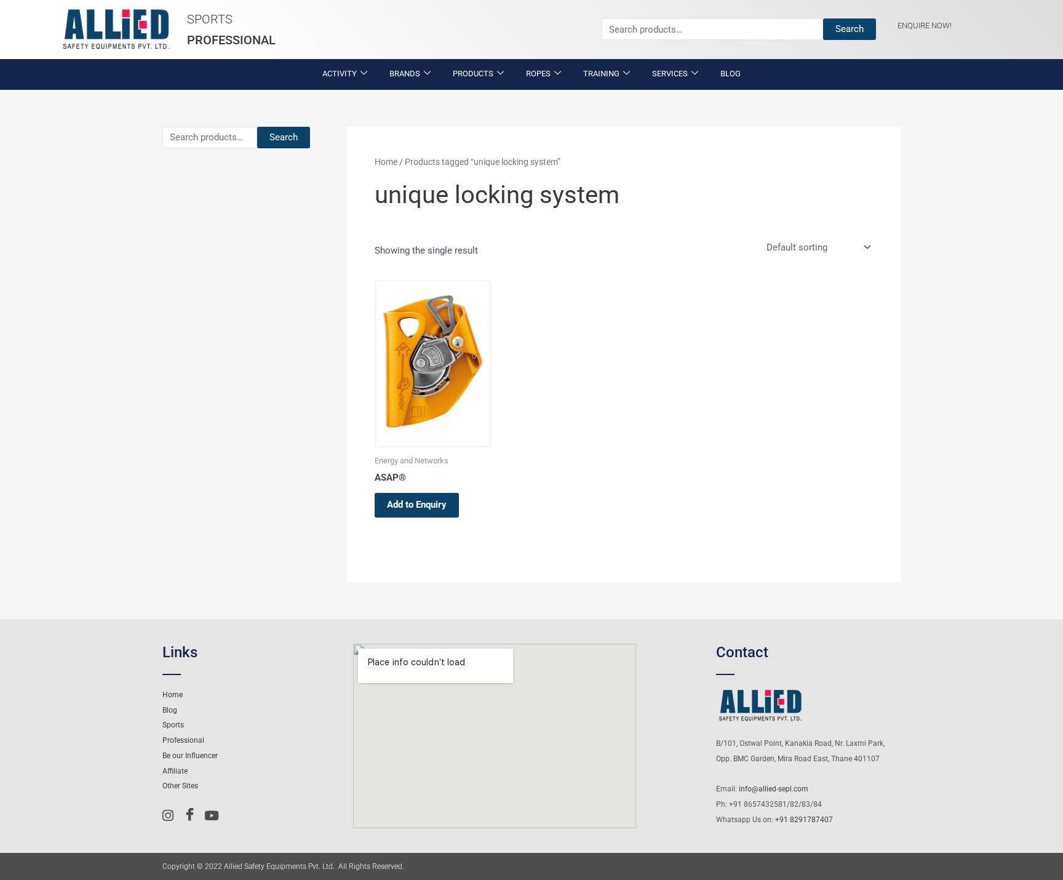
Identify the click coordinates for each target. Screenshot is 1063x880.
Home (386, 162)
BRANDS (404, 73)
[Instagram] (171, 815)
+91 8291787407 (804, 819)
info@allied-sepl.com (773, 789)
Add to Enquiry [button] (417, 504)
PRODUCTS (473, 73)
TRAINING (601, 73)
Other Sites (180, 786)
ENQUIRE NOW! (925, 25)
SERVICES (670, 73)
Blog (169, 710)
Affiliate (175, 771)
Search (849, 28)
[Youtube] (213, 815)
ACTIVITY (339, 73)
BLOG (730, 73)
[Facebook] (192, 815)
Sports (210, 19)
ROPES (538, 73)
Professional (231, 40)
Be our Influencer (190, 755)
